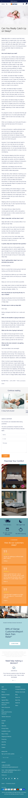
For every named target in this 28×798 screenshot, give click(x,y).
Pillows (3, 692)
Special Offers (5, 700)
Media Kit (17, 702)
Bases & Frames (6, 694)
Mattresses (4, 689)
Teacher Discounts (6, 716)
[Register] (20, 757)
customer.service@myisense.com (10, 767)
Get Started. (14, 677)
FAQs (3, 723)
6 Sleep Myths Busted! (8, 411)
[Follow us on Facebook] (3, 778)
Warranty (4, 725)
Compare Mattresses (20, 689)
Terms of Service (20, 428)
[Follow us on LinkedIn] (17, 778)
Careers (3, 747)
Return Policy (5, 733)
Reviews (4, 744)
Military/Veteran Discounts (5, 703)
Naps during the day (7, 298)
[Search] (6, 4)
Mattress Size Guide (20, 692)
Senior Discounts (6, 707)
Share (3, 383)
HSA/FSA (4, 742)
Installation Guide (6, 731)
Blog (16, 694)
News (16, 705)
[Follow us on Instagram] (8, 778)
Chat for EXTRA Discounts (14, 1)
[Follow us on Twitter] (5, 778)
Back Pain (17, 700)
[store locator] (23, 4)
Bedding (4, 697)
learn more (14, 643)
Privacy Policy (10, 428)
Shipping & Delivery (6, 736)
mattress (15, 66)
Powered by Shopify (10, 783)
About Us (17, 697)
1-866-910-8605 (6, 765)
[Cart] (25, 4)
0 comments (22, 380)
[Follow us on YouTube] (14, 778)
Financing (4, 739)
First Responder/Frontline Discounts (7, 711)
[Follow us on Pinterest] (11, 778)
